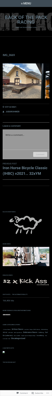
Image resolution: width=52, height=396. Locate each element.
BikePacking (44, 329)
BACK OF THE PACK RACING (26, 20)
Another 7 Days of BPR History (32, 329)
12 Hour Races (7, 329)
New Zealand (17, 335)
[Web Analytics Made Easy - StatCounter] (7, 315)
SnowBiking (40, 335)
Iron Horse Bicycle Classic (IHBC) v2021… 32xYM (25, 169)
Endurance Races (30, 332)
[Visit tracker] (4, 352)
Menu (27, 3)
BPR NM (10, 332)
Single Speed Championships (28, 335)
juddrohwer (12, 111)
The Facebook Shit (9, 362)
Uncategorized (18, 338)
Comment (40, 154)
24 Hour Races (17, 329)
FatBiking (41, 332)
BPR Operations (18, 332)
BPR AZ (5, 332)
